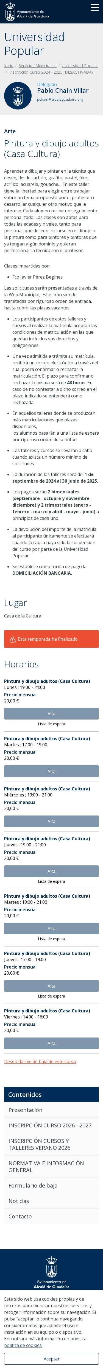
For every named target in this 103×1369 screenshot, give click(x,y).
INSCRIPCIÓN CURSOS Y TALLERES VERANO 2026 (39, 1144)
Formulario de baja (33, 1185)
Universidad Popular (80, 65)
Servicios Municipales (38, 65)
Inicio (8, 65)
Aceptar (52, 1359)
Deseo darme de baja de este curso (40, 1061)
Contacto (20, 1216)
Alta (51, 714)
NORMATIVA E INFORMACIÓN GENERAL (46, 1166)
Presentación (26, 1110)
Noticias (19, 1201)
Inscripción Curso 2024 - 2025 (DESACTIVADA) (51, 72)
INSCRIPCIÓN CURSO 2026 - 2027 (50, 1125)
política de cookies (23, 1345)
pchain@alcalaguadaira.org (60, 99)
